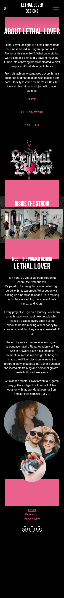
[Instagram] (25, 529)
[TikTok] (39, 529)
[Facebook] (32, 529)
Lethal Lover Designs (32, 8)
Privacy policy (32, 518)
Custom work (32, 112)
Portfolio (32, 125)
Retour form (32, 514)
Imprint (32, 510)
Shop (32, 99)
